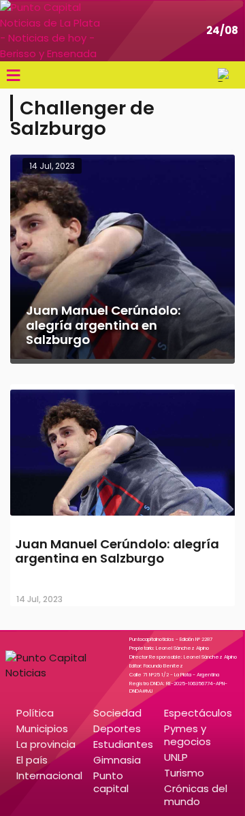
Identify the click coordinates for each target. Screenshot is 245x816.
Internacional (49, 775)
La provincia (46, 744)
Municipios (42, 728)
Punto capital (111, 782)
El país (32, 760)
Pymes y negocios (187, 735)
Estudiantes (123, 744)
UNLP (176, 757)
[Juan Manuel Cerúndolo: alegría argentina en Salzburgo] (122, 517)
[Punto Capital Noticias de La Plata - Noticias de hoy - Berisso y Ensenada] (51, 30)
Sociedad (117, 713)
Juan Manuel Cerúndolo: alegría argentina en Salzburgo (117, 551)
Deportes (117, 728)
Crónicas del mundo (195, 795)
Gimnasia (117, 760)
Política (35, 713)
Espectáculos (198, 713)
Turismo (184, 773)
